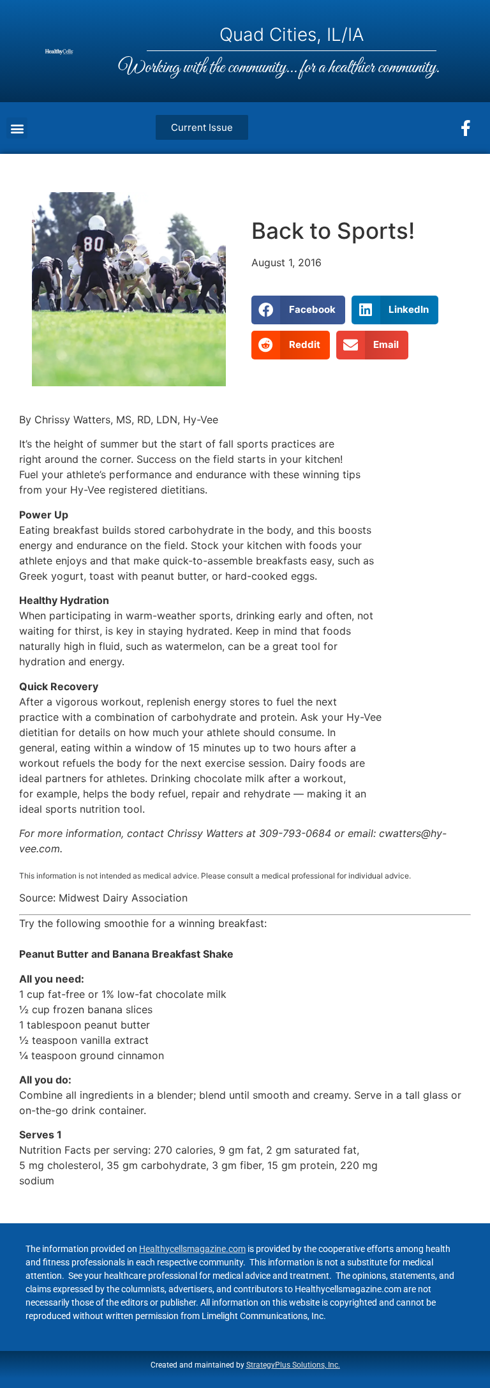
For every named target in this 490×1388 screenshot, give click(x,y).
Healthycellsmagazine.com (192, 1249)
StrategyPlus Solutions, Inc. (293, 1365)
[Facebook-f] (466, 128)
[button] (16, 128)
